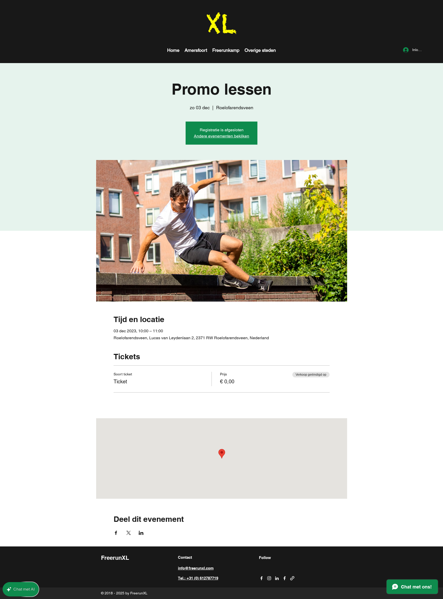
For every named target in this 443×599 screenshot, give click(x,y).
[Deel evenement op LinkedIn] (141, 533)
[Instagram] (269, 578)
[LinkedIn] (276, 578)
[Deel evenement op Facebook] (116, 533)
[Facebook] (261, 578)
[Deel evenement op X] (128, 533)
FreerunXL (115, 557)
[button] (260, 50)
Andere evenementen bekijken (221, 136)
